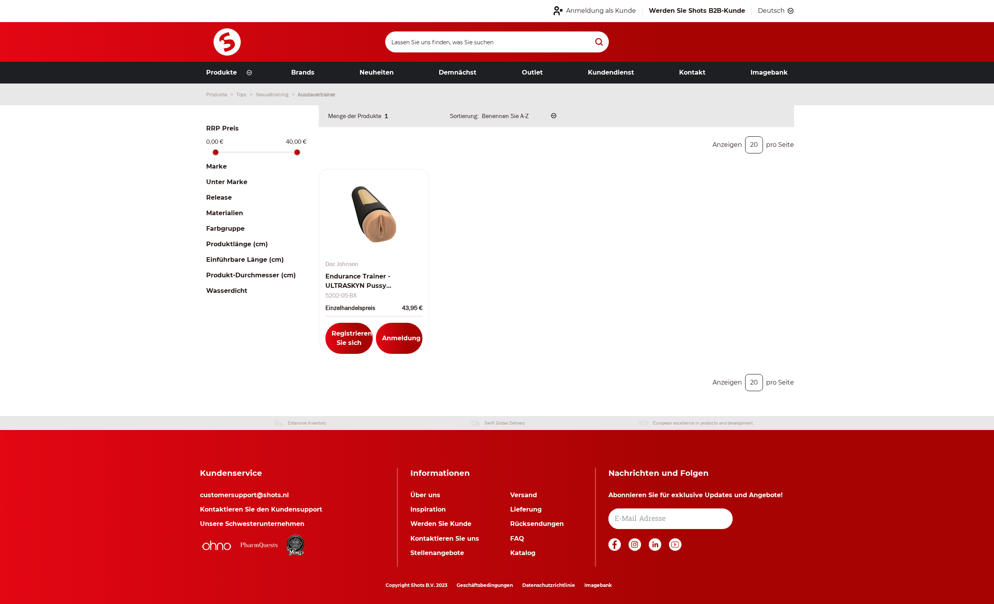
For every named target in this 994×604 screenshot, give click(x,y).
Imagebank (598, 585)
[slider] (215, 152)
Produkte (217, 94)
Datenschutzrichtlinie (548, 585)
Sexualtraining (273, 94)
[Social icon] (615, 548)
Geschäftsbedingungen (485, 585)
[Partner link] (216, 545)
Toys (242, 94)
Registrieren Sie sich (352, 338)
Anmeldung (401, 338)
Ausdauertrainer (316, 94)
